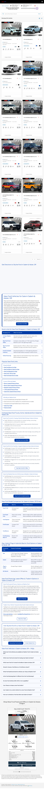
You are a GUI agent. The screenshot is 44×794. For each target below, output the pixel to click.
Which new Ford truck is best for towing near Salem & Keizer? (18, 658)
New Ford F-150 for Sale (10, 373)
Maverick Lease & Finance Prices (12, 387)
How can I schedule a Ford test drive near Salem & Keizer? (17, 694)
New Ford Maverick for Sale (10, 371)
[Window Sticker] (19, 49)
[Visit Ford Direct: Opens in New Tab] (30, 785)
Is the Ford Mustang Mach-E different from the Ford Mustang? (18, 676)
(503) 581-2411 (23, 737)
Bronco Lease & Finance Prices (11, 383)
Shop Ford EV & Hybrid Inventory (22, 496)
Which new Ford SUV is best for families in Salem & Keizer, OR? (19, 662)
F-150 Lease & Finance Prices (11, 389)
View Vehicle (15, 765)
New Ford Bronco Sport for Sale (11, 369)
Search (39, 13)
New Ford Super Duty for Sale (11, 375)
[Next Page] (35, 259)
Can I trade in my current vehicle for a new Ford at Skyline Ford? (19, 690)
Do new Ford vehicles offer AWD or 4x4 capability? (16, 681)
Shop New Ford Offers (22, 323)
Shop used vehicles (8, 614)
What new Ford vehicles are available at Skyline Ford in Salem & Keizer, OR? (21, 652)
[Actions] (19, 39)
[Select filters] (39, 18)
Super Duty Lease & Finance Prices (12, 391)
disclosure (22, 767)
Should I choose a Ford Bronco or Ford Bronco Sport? (16, 667)
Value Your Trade (8, 405)
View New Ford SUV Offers (22, 468)
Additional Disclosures (21, 784)
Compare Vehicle (8, 57)
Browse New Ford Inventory (16, 643)
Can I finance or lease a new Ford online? (13, 685)
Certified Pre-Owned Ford (24, 614)
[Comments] (18, 49)
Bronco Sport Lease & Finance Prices (13, 385)
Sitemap (13, 784)
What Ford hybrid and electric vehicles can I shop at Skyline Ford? (19, 671)
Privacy (16, 784)
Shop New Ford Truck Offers (22, 440)
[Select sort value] (41, 18)
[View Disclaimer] (13, 49)
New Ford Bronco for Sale (10, 367)
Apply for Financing (22, 598)
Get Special (23, 763)
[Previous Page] (33, 259)
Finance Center (7, 407)
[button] (20, 29)
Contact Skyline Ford (29, 643)
